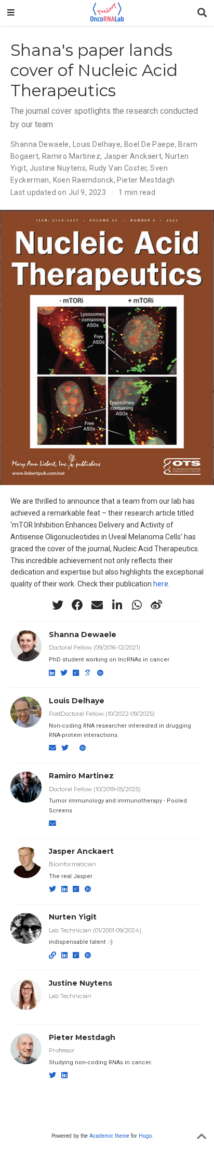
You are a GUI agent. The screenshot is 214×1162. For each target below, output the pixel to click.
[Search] (202, 13)
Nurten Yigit (73, 917)
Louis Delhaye (76, 701)
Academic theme (109, 1136)
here (160, 584)
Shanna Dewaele (82, 634)
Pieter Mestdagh (82, 1037)
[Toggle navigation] (11, 13)
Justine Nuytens (80, 983)
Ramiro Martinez (81, 776)
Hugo (145, 1136)
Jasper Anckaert (81, 851)
